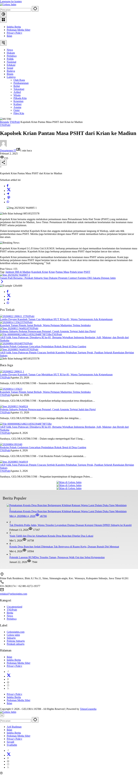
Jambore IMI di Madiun (18, 271)
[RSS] (8, 688)
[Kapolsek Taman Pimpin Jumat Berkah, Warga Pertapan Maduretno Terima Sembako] (11, 322)
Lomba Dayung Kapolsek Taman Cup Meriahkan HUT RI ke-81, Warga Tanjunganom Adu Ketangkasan (56, 319)
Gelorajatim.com (15, 631)
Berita (10, 612)
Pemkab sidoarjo (15, 644)
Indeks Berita (14, 26)
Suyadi (10, 741)
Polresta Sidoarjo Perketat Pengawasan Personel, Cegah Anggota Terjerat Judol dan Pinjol (48, 331)
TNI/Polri (5, 125)
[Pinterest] (8, 679)
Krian (52, 271)
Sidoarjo (11, 637)
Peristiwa (11, 618)
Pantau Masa (62, 271)
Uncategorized (14, 606)
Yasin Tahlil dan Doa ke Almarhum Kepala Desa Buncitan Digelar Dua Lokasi (51, 535)
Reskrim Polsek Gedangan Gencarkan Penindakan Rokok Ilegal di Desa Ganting (43, 346)
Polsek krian (76, 271)
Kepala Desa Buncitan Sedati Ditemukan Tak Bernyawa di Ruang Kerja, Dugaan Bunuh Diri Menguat (64, 546)
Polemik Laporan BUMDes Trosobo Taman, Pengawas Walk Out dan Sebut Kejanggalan (57, 557)
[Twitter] (9, 190)
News (10, 615)
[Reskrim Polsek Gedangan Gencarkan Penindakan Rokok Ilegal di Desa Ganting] (11, 343)
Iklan (9, 35)
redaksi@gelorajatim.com (13, 593)
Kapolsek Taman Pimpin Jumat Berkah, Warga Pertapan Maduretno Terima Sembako (45, 325)
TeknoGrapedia (88, 709)
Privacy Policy (14, 32)
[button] (35, 9)
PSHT (87, 271)
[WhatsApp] (8, 202)
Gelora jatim (13, 634)
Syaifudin (12, 744)
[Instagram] (8, 685)
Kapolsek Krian (39, 271)
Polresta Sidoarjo (16, 641)
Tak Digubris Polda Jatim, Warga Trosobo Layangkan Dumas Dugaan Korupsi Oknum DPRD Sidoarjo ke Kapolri (70, 525)
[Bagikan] (3, 162)
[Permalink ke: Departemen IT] (3, 145)
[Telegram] (8, 194)
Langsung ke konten (11, 1)
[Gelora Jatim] (8, 4)
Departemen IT (8, 150)
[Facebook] (7, 186)
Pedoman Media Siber (18, 29)
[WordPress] (8, 682)
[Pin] (9, 198)
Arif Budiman (14, 726)
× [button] (2, 715)
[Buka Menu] (3, 20)
